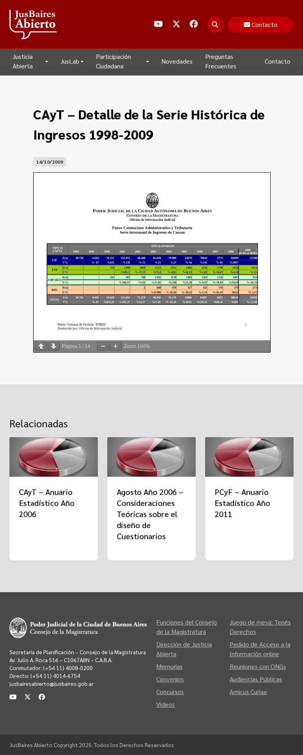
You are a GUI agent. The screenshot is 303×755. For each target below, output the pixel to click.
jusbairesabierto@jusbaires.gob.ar (51, 683)
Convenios (170, 679)
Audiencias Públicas (256, 679)
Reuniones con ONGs (258, 666)
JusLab (69, 61)
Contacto (277, 61)
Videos (165, 704)
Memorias (169, 666)
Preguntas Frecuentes (220, 61)
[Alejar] (103, 346)
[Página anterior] (41, 346)
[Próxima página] (54, 346)
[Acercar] (116, 346)
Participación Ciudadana (113, 61)
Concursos (170, 691)
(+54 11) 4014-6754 (55, 675)
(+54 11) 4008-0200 (67, 667)
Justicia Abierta (23, 61)
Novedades (177, 61)
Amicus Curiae (248, 691)
